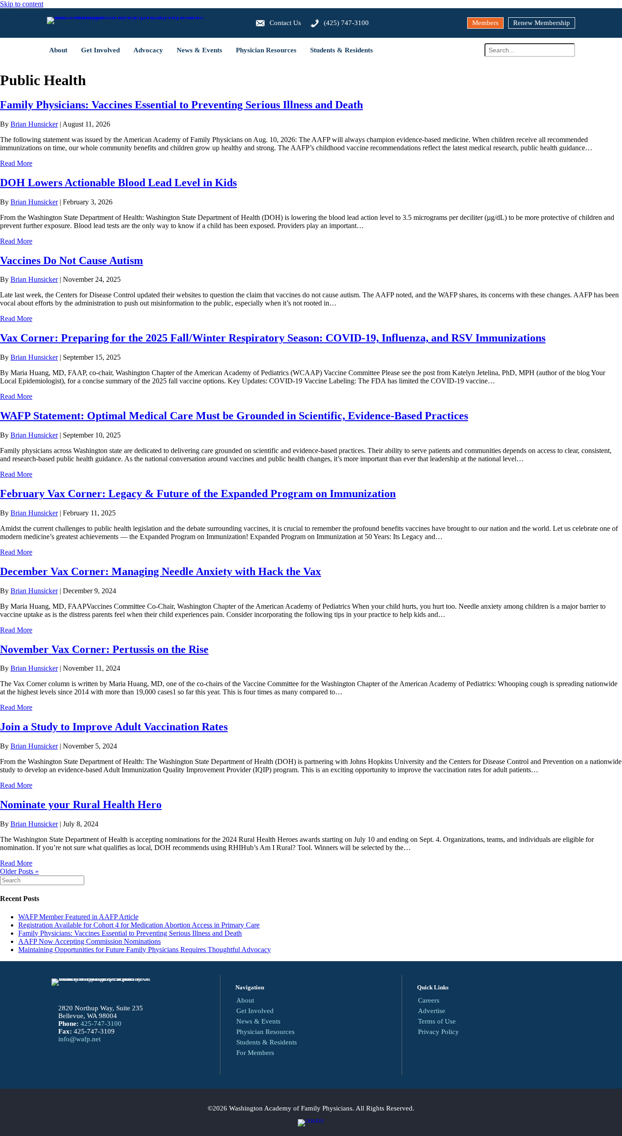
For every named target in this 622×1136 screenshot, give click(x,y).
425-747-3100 (101, 1023)
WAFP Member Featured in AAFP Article (78, 917)
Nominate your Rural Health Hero (81, 804)
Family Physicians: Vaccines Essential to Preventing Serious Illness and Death (181, 105)
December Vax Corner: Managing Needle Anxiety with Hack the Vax (160, 571)
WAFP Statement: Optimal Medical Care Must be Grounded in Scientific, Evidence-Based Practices (234, 416)
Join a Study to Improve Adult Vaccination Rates (114, 727)
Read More (16, 163)
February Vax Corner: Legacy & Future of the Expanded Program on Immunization (198, 493)
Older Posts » (19, 871)
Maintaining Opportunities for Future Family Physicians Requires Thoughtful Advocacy (144, 949)
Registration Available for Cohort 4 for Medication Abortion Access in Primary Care (139, 925)
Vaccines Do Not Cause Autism (71, 260)
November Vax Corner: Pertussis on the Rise (104, 649)
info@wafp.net (79, 1039)
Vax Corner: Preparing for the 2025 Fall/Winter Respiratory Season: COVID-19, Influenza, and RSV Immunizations (273, 338)
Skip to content (21, 4)
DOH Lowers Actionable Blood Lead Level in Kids (118, 182)
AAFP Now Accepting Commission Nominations (89, 941)
